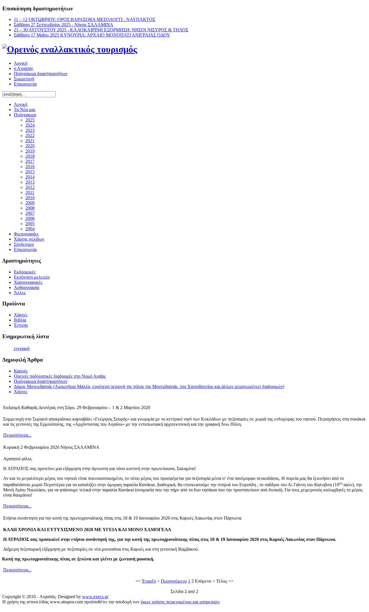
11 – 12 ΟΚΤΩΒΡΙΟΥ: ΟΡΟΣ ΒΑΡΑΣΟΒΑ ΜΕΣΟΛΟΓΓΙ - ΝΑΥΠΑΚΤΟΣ (84, 19)
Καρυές (21, 370)
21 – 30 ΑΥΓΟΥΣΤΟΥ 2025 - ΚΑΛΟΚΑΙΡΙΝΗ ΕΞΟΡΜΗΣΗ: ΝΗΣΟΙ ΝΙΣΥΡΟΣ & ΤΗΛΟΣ (101, 29)
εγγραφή (21, 348)
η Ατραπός (23, 68)
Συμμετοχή (24, 78)
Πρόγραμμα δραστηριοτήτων (40, 73)
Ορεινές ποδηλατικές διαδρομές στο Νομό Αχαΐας (60, 376)
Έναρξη (149, 581)
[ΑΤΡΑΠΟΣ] (69, 49)
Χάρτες (20, 391)
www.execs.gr (95, 596)
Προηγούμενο (174, 581)
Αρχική (20, 63)
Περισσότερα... (17, 435)
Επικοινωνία (25, 83)
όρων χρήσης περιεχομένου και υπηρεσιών (180, 601)
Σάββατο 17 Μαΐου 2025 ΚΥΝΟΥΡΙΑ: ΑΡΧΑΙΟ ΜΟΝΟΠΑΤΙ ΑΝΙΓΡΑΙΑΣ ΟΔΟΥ (92, 35)
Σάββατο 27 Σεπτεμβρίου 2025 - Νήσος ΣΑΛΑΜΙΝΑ (63, 24)
